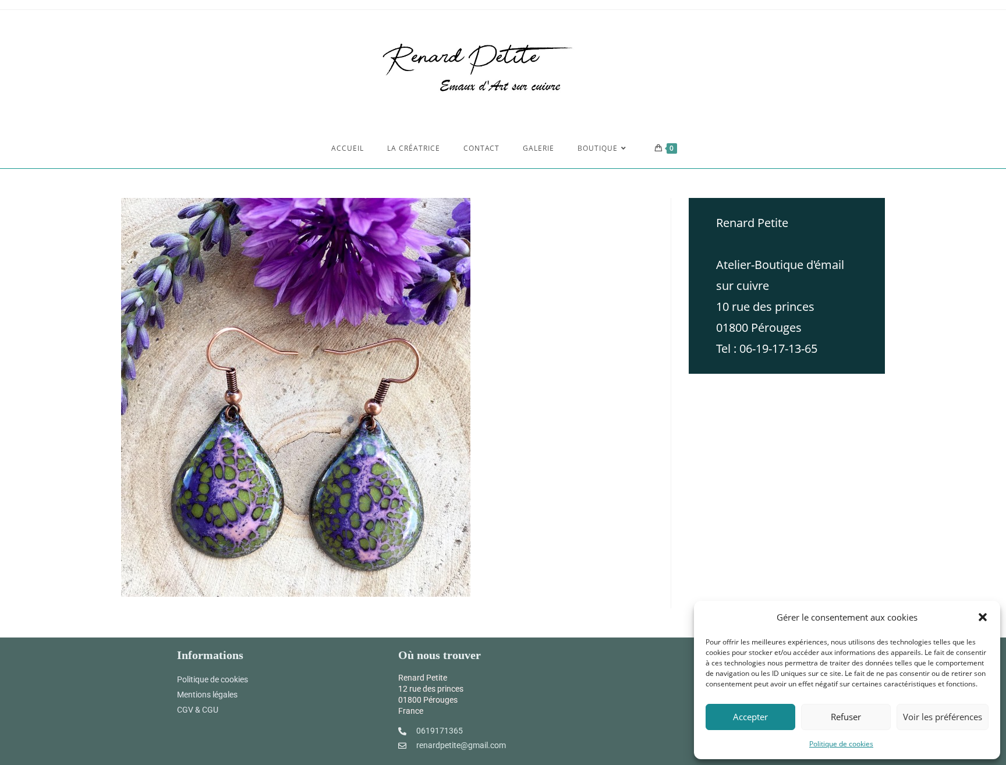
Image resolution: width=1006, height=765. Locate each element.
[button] (983, 617)
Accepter (750, 716)
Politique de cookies (841, 744)
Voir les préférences (942, 716)
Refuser (846, 716)
